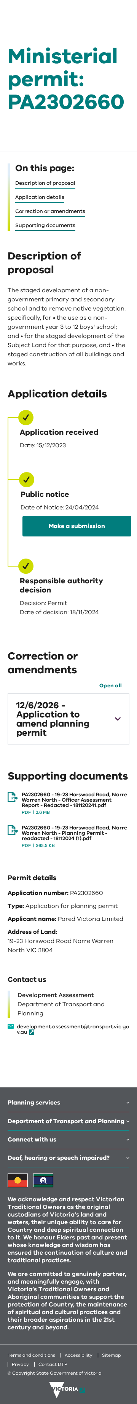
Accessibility (78, 1355)
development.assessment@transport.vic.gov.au (73, 1029)
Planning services (34, 1102)
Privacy (20, 1364)
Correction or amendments (50, 211)
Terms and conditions (31, 1355)
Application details (39, 197)
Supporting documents (45, 225)
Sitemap (111, 1355)
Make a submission (77, 526)
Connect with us (32, 1140)
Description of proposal (45, 183)
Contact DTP (52, 1364)
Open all (110, 685)
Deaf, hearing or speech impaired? (59, 1158)
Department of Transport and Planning (66, 1121)
